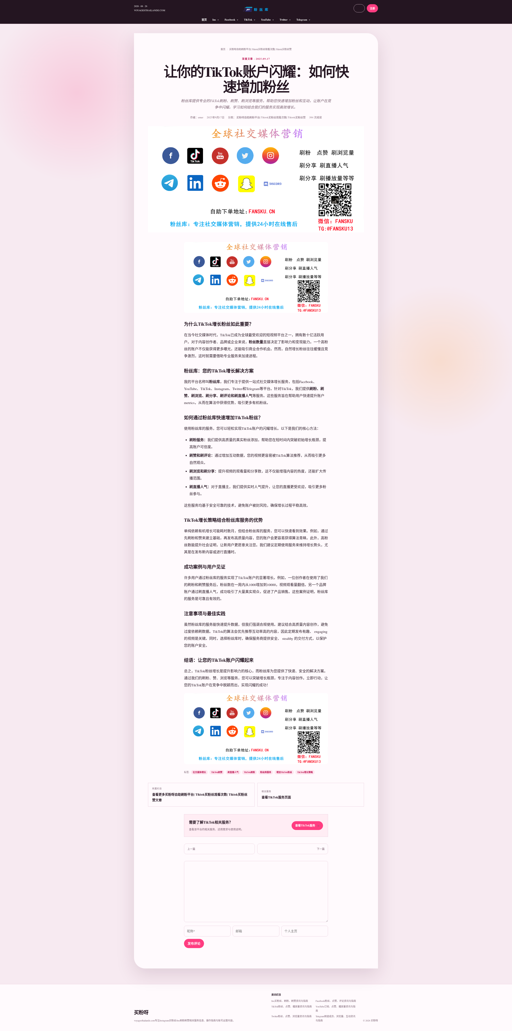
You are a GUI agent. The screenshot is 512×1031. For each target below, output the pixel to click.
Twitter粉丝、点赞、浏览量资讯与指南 (291, 1016)
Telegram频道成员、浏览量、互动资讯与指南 (335, 1018)
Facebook (230, 19)
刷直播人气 (233, 772)
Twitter (284, 19)
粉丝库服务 (265, 772)
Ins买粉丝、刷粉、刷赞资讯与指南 (289, 1000)
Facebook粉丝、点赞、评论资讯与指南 (336, 1000)
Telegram (301, 19)
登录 (359, 8)
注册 (372, 8)
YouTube (266, 19)
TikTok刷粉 (249, 772)
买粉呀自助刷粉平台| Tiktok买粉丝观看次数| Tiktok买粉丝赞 (260, 49)
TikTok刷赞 (216, 772)
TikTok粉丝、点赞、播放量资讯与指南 (291, 1006)
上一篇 (191, 849)
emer (200, 117)
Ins (214, 19)
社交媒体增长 (199, 772)
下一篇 (321, 849)
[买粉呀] (256, 10)
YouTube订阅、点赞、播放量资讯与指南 (335, 1008)
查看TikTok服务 (307, 825)
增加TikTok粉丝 (284, 772)
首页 (204, 19)
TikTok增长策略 (305, 772)
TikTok (248, 19)
